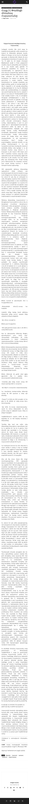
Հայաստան (14, 755)
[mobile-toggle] (2, 2)
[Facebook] (2, 765)
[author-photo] (14, 780)
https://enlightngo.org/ (14, 784)
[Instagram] (8, 788)
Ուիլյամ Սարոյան (12, 757)
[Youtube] (14, 790)
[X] (9, 765)
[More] (23, 765)
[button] (27, 2)
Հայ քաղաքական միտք (20, 5)
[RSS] (17, 788)
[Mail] (14, 788)
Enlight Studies (6, 18)
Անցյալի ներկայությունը (7, 5)
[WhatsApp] (20, 765)
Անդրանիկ (8, 755)
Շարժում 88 (4, 757)
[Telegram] (16, 765)
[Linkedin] (6, 765)
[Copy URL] (13, 765)
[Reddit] (18, 800)
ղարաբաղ (21, 755)
